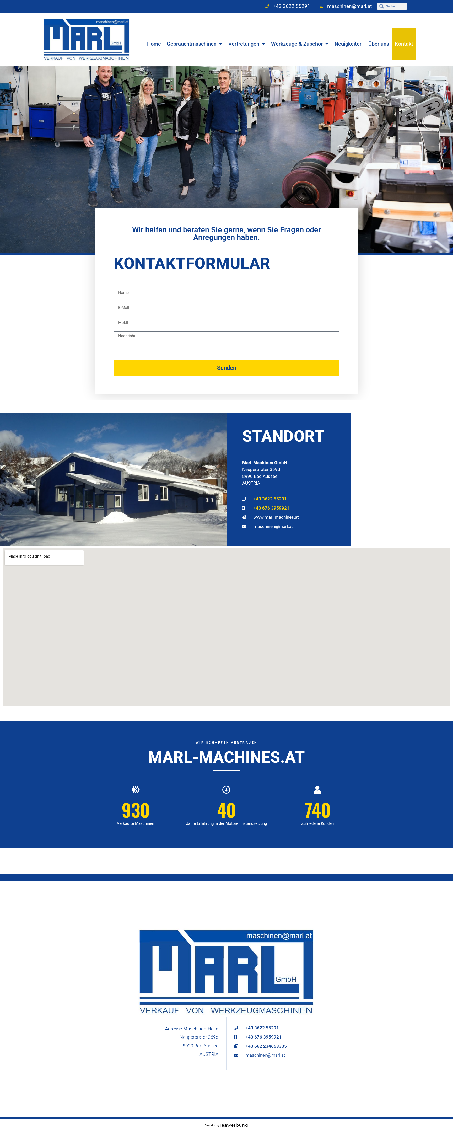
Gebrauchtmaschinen (192, 44)
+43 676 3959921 (271, 508)
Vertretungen (243, 44)
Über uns (378, 44)
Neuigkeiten (349, 44)
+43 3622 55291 (270, 498)
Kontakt (404, 44)
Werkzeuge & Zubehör (297, 44)
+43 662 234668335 (266, 1046)
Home (154, 44)
